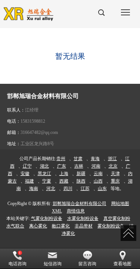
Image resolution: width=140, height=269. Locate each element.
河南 (95, 166)
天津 (115, 173)
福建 (29, 181)
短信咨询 (53, 263)
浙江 (112, 158)
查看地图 (122, 263)
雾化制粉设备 (110, 226)
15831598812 (33, 121)
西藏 (63, 181)
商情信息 (76, 211)
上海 (63, 173)
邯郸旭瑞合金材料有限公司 (79, 203)
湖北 (44, 166)
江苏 (85, 188)
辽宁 (27, 166)
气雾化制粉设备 (46, 218)
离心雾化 (38, 226)
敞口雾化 (61, 226)
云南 (98, 173)
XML (57, 211)
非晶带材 (84, 226)
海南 (33, 188)
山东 (102, 188)
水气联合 (15, 226)
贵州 (60, 158)
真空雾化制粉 (116, 218)
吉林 (78, 166)
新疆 (81, 173)
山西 (98, 181)
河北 (50, 188)
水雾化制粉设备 (83, 218)
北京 (113, 166)
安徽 (25, 173)
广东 (61, 166)
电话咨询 (18, 263)
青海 (95, 158)
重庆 (115, 181)
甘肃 (78, 158)
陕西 (81, 181)
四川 (67, 188)
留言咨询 (87, 263)
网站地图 (120, 203)
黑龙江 (44, 173)
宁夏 (46, 181)
